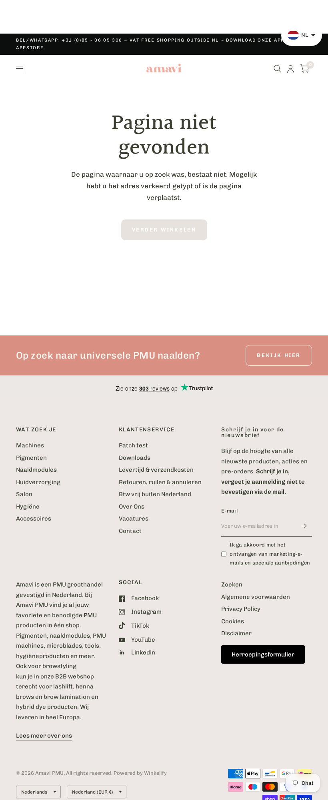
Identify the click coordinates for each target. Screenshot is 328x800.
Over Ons (131, 506)
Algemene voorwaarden (255, 596)
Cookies (232, 621)
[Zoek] (277, 69)
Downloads (134, 457)
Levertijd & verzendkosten (156, 469)
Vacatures (133, 518)
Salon (24, 494)
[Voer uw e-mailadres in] (304, 526)
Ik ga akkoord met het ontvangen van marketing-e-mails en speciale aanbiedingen (270, 554)
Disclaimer (236, 633)
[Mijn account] (290, 69)
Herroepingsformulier (263, 654)
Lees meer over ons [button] (44, 735)
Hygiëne (28, 506)
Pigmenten (31, 457)
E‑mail (229, 511)
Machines (30, 445)
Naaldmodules (36, 469)
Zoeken (231, 584)
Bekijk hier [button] (279, 355)
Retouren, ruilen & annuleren (160, 482)
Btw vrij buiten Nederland (155, 494)
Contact (130, 531)
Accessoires (33, 518)
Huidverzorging (38, 482)
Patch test (133, 445)
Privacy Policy (240, 608)
